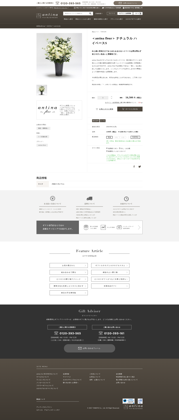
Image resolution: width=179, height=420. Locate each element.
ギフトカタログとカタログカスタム (110, 265)
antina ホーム (40, 26)
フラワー (49, 26)
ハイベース (57, 26)
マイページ (112, 13)
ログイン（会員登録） (113, 102)
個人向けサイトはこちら (60, 7)
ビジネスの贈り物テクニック (69, 279)
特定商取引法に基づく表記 (125, 377)
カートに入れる (131, 109)
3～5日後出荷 (42, 136)
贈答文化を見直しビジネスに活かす (69, 286)
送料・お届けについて (97, 380)
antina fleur (42, 145)
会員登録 (66, 374)
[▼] (111, 99)
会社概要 (119, 374)
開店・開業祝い (43, 128)
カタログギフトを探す (133, 19)
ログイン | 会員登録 (125, 13)
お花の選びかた (68, 265)
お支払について (95, 377)
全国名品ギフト (110, 286)
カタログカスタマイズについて (47, 388)
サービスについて (42, 377)
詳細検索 (98, 13)
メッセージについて (43, 382)
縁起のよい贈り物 (110, 272)
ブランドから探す (116, 19)
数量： (94, 98)
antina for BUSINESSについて (47, 374)
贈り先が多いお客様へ (71, 382)
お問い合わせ (120, 382)
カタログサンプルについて (72, 380)
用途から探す (68, 19)
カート (137, 13)
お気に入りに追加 (106, 109)
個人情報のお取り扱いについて (127, 380)
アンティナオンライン (44, 407)
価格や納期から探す (101, 19)
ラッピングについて (43, 380)
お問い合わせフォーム (130, 3)
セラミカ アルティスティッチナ (48, 410)
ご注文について (95, 374)
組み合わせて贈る (68, 272)
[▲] (111, 97)
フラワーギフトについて (45, 385)
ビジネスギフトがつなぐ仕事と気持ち (110, 279)
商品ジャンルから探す (83, 19)
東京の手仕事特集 (68, 293)
